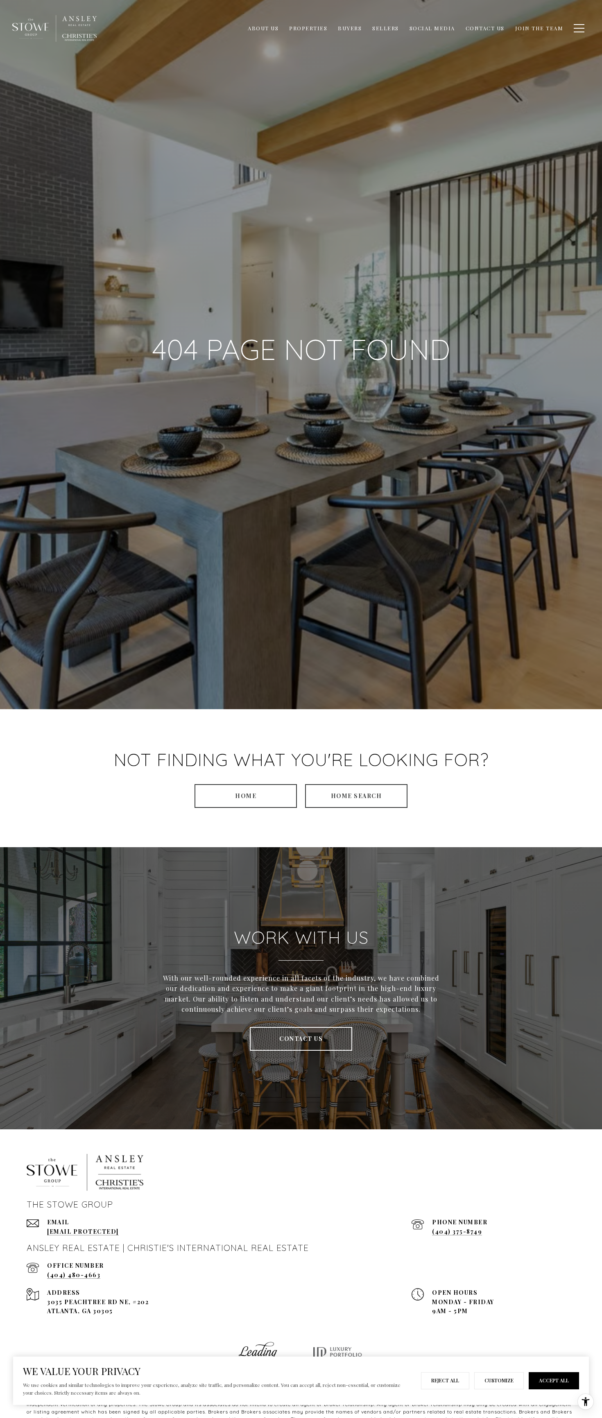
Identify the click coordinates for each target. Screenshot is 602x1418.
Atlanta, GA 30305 (80, 1311)
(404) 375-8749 (457, 1231)
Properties (308, 28)
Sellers (385, 28)
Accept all (554, 1380)
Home (245, 796)
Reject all (445, 1380)
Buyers (350, 28)
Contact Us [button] (301, 1039)
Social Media (432, 28)
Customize (499, 1380)
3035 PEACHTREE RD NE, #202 (98, 1302)
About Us (263, 28)
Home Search (356, 796)
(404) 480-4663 (73, 1275)
